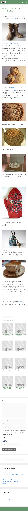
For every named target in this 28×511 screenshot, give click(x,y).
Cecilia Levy (12, 18)
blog (3, 302)
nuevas (5, 496)
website (20, 301)
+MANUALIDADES (21, 509)
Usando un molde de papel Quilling (13, 474)
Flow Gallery (13, 90)
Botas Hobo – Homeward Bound (11, 43)
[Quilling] (3, 2)
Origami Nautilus (7, 483)
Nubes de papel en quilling (10, 472)
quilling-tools (6, 499)
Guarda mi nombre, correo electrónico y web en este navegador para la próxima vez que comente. (13, 432)
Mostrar (10, 317)
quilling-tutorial (7, 501)
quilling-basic (6, 497)
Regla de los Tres (14, 87)
